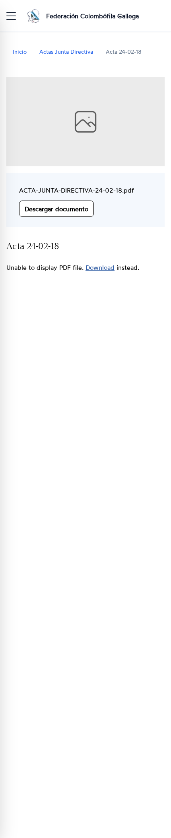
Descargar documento (56, 208)
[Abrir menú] (11, 16)
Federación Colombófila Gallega (92, 16)
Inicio (20, 51)
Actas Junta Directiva (66, 51)
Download (100, 267)
